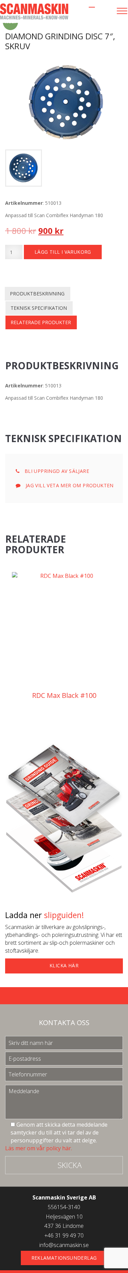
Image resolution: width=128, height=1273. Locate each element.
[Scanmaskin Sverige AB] (34, 11)
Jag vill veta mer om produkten (68, 485)
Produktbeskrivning (37, 293)
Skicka (70, 1165)
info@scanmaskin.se (64, 1245)
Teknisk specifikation (39, 308)
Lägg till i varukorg (62, 252)
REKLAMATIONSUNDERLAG (64, 1258)
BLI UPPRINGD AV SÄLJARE (56, 471)
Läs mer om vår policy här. (38, 1148)
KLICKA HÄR (64, 965)
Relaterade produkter (41, 322)
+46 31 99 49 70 (64, 1235)
